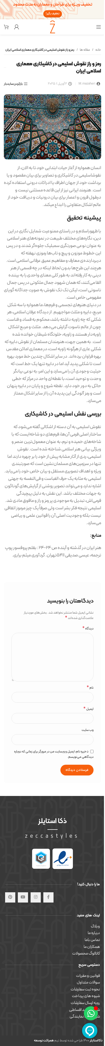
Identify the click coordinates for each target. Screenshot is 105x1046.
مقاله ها (85, 50)
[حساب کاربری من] (16, 27)
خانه (98, 50)
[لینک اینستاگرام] (36, 897)
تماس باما (92, 940)
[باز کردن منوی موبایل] (99, 27)
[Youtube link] (23, 897)
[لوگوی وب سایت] (52, 26)
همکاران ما (92, 947)
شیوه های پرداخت (86, 996)
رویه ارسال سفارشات (85, 1003)
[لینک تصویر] (62, 858)
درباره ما (94, 933)
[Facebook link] (48, 897)
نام (90, 688)
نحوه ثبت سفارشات (85, 989)
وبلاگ (95, 926)
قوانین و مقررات (88, 976)
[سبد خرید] (6, 27)
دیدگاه (88, 628)
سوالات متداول (88, 982)
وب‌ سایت (88, 730)
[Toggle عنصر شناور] (91, 1013)
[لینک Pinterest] (10, 897)
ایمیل (88, 709)
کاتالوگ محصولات (86, 953)
